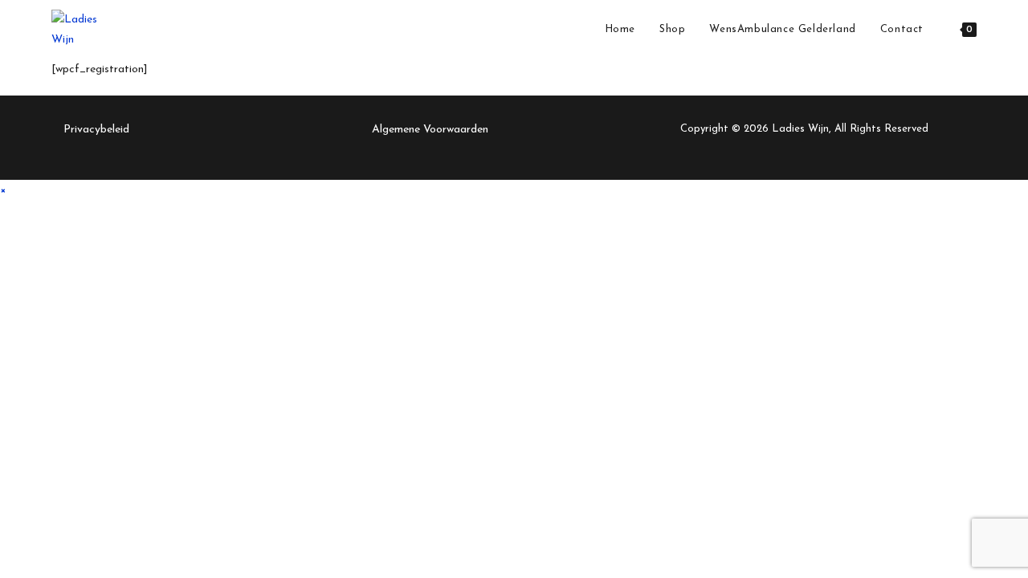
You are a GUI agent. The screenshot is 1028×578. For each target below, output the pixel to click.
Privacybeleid (96, 130)
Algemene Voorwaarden (430, 130)
